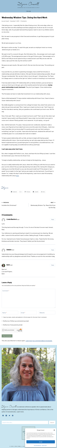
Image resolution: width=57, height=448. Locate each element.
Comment (5, 291)
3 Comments (24, 21)
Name (4, 312)
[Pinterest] (12, 415)
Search (52, 422)
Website (42, 312)
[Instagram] (6, 415)
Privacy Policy (44, 445)
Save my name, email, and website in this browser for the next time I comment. (25, 317)
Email (23, 312)
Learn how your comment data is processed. (39, 340)
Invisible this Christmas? (9, 204)
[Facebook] (3, 415)
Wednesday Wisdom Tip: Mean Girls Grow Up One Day (43, 205)
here (17, 175)
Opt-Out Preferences (37, 445)
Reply (52, 219)
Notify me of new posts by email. (13, 325)
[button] (54, 430)
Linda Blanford (12, 219)
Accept (40, 441)
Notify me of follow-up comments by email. (16, 321)
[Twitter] (9, 415)
